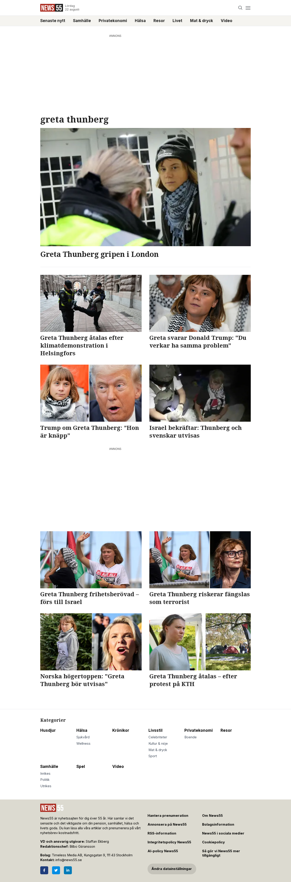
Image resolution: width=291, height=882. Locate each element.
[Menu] (248, 8)
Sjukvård (83, 737)
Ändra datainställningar (171, 869)
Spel (80, 766)
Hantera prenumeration (168, 816)
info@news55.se (68, 860)
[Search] (240, 8)
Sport (152, 756)
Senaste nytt (52, 20)
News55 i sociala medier (223, 833)
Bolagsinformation (218, 824)
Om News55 (212, 816)
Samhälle (82, 20)
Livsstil (155, 730)
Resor (159, 20)
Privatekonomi (113, 20)
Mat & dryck (201, 20)
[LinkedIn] (68, 870)
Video (226, 20)
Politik (45, 780)
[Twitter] (56, 870)
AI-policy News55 (163, 851)
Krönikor (120, 730)
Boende (190, 737)
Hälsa (140, 20)
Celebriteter (157, 737)
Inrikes (45, 774)
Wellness (83, 744)
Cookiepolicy (213, 842)
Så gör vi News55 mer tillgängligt (221, 853)
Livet (177, 20)
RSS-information (162, 833)
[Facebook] (44, 870)
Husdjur (48, 730)
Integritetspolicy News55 (169, 842)
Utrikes (45, 786)
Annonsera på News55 (167, 824)
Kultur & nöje (158, 744)
